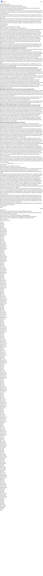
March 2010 (2, 441)
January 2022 (2, 281)
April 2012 (2, 413)
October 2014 (3, 376)
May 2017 (2, 348)
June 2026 (2, 224)
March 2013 (2, 398)
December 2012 (3, 402)
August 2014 (2, 378)
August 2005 (2, 470)
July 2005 (2, 471)
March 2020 (2, 311)
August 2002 (2, 498)
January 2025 (2, 244)
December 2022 (3, 269)
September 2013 (3, 390)
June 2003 (2, 490)
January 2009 (2, 455)
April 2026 (2, 227)
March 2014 (2, 385)
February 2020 (3, 312)
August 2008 (2, 458)
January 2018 (2, 341)
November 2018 (3, 328)
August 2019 (2, 319)
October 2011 (3, 419)
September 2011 (3, 421)
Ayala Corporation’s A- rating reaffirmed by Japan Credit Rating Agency (15, 215)
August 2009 (2, 447)
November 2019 (3, 315)
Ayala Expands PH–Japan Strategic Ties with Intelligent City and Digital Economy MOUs (18, 216)
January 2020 (2, 313)
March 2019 (2, 325)
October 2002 (3, 495)
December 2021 (3, 283)
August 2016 (2, 356)
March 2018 (2, 338)
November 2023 (3, 258)
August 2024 (2, 250)
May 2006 (2, 464)
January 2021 (2, 297)
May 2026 (2, 226)
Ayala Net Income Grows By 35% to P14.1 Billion (10, 26)
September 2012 (3, 406)
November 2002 (3, 494)
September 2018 (3, 330)
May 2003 (2, 491)
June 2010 (2, 437)
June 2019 (2, 321)
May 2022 (2, 276)
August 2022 (2, 273)
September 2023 (3, 260)
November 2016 (3, 354)
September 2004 (3, 476)
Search (1, 207)
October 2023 (3, 259)
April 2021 (2, 293)
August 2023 (2, 261)
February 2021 (3, 296)
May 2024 (2, 251)
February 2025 (3, 243)
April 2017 (2, 349)
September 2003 (3, 487)
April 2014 (2, 384)
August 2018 (2, 332)
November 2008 (3, 457)
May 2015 (2, 368)
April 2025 (2, 240)
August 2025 (2, 235)
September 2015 (3, 362)
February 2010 (3, 442)
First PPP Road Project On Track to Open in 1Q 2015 (11, 5)
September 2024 (3, 248)
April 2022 (2, 277)
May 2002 (2, 502)
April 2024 (2, 252)
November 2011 (3, 418)
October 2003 (3, 486)
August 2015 (2, 364)
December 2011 (3, 417)
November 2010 (3, 431)
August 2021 (2, 288)
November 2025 (3, 231)
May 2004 (2, 479)
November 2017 (3, 344)
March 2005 (2, 472)
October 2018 (3, 329)
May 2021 (2, 292)
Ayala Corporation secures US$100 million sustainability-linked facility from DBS (17, 217)
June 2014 (2, 381)
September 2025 (3, 234)
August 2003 (2, 488)
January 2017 (2, 353)
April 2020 (2, 309)
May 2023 (2, 264)
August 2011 (2, 422)
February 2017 (3, 352)
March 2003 (2, 492)
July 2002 (2, 499)
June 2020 (2, 307)
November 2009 (3, 445)
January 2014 (2, 386)
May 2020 (2, 308)
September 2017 (3, 346)
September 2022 (3, 272)
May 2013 (2, 395)
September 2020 (3, 303)
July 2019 (2, 320)
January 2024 (2, 255)
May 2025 (2, 239)
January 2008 (2, 462)
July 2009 (2, 449)
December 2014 (3, 373)
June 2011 (2, 423)
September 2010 (3, 434)
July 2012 (2, 409)
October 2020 (3, 301)
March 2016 (2, 358)
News (5, 25)
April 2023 (2, 265)
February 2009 (3, 454)
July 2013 (2, 393)
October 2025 (3, 232)
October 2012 (3, 405)
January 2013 (2, 401)
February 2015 (3, 372)
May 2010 (2, 438)
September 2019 (3, 317)
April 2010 (2, 439)
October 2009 (3, 446)
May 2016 (2, 357)
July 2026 (2, 223)
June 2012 (2, 410)
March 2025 (2, 242)
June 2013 (2, 394)
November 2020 (3, 300)
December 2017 (3, 342)
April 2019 (2, 324)
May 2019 (2, 323)
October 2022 (3, 271)
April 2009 (2, 453)
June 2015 (2, 366)
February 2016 (3, 360)
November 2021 (3, 284)
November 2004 (3, 475)
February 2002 (3, 506)
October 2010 (3, 433)
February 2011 (3, 429)
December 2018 (3, 327)
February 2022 (3, 280)
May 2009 (2, 451)
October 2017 (3, 345)
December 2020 (3, 299)
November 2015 (3, 361)
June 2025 (2, 238)
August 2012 (2, 407)
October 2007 (3, 463)
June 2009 (2, 450)
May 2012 (2, 411)
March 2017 (2, 350)
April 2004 (2, 480)
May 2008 (2, 461)
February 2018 (3, 340)
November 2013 (3, 389)
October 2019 (3, 316)
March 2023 (2, 267)
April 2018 (2, 337)
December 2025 (3, 230)
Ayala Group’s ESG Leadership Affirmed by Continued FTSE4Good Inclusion (16, 211)
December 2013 (3, 388)
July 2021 (2, 289)
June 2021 (2, 291)
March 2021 (2, 295)
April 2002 (2, 503)
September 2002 (3, 496)
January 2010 (2, 443)
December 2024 (3, 246)
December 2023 (3, 256)
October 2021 (3, 285)
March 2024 (2, 254)
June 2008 (2, 459)
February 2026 (3, 228)
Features (2, 508)
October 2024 (3, 247)
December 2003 (3, 484)
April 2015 (2, 369)
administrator (23, 6)
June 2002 (2, 500)
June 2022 (2, 275)
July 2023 (2, 263)
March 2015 (2, 370)
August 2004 (2, 478)
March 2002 (2, 504)
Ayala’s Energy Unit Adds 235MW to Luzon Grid (10, 166)
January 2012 (2, 415)
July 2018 (2, 333)
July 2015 (2, 365)
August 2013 (2, 392)
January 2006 (2, 468)
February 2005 (3, 474)
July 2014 (2, 380)
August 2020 (2, 304)
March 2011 (2, 427)
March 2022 (2, 279)
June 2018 (2, 334)
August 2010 (2, 435)
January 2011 (2, 430)
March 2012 (2, 414)
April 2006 (2, 466)
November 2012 (3, 403)
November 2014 (3, 374)
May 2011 (2, 425)
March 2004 (2, 482)
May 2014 (2, 382)
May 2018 (2, 336)
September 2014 (3, 377)
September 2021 (3, 287)
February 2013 (3, 399)
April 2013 (2, 397)
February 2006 (3, 467)
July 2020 (2, 305)
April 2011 (2, 426)
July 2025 (2, 236)
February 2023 (3, 268)
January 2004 (2, 483)
